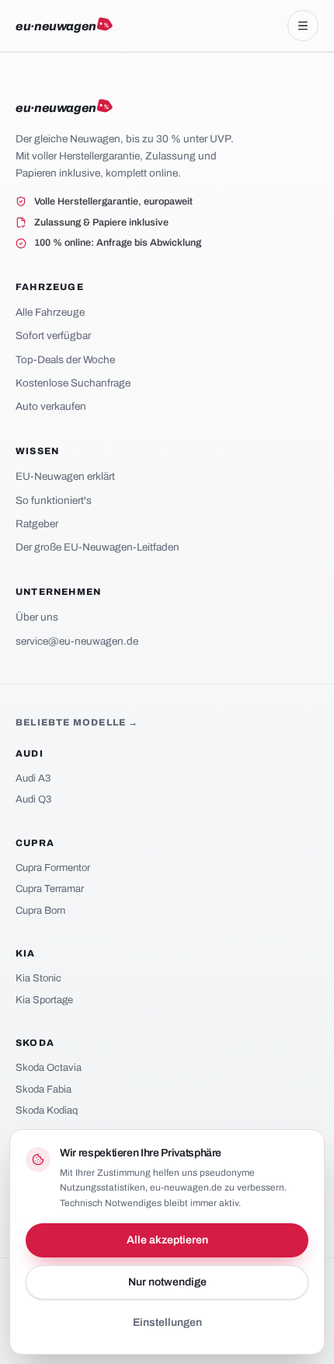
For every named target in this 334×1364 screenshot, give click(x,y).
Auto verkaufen (51, 406)
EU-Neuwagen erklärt (65, 476)
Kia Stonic (38, 978)
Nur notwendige (167, 1282)
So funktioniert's (54, 500)
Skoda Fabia (43, 1089)
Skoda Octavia (49, 1067)
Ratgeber (37, 524)
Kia (26, 953)
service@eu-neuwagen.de (77, 641)
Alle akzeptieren (167, 1240)
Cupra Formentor (53, 867)
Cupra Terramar (50, 888)
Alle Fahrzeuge (50, 312)
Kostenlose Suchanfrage (73, 383)
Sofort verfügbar (53, 335)
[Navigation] (302, 25)
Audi (29, 753)
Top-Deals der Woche (65, 359)
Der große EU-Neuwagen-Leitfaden (97, 547)
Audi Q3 (33, 799)
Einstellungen (167, 1322)
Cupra (35, 843)
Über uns (37, 617)
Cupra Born (40, 910)
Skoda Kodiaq (47, 1110)
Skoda (35, 1042)
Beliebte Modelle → (77, 722)
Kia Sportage (44, 1000)
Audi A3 (33, 778)
